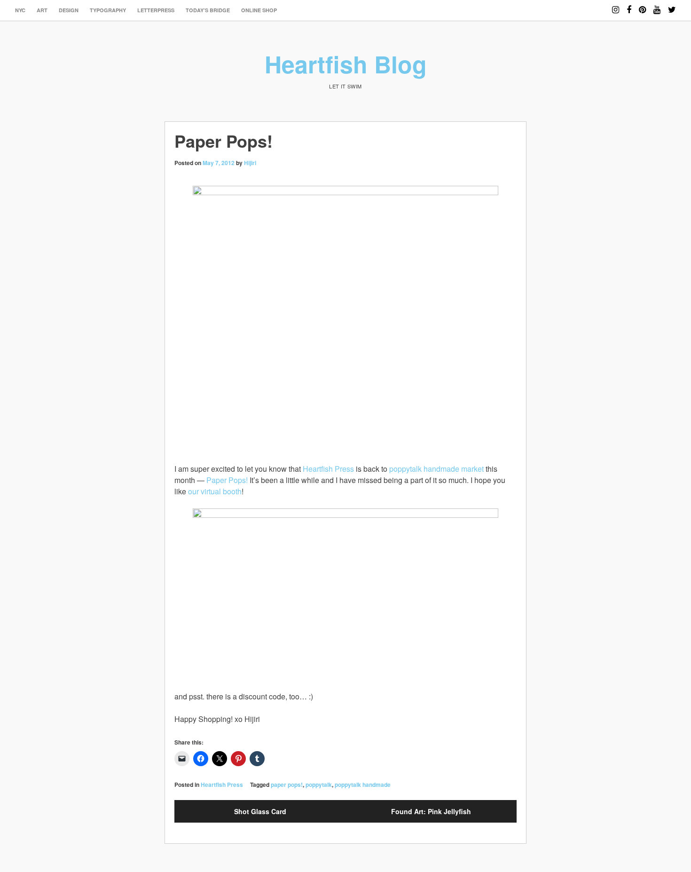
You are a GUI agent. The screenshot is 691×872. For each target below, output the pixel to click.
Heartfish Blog (346, 63)
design (69, 10)
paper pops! (287, 784)
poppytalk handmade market (436, 468)
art (42, 10)
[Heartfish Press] (345, 599)
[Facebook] (629, 5)
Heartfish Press (328, 468)
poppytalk (319, 784)
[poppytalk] (345, 319)
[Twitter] (672, 5)
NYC (20, 10)
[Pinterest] (642, 5)
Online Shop (259, 10)
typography (108, 10)
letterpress (155, 10)
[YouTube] (657, 5)
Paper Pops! (227, 480)
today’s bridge (208, 10)
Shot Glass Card (260, 811)
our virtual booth (215, 491)
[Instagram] (615, 5)
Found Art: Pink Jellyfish (431, 811)
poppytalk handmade (363, 784)
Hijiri (250, 163)
